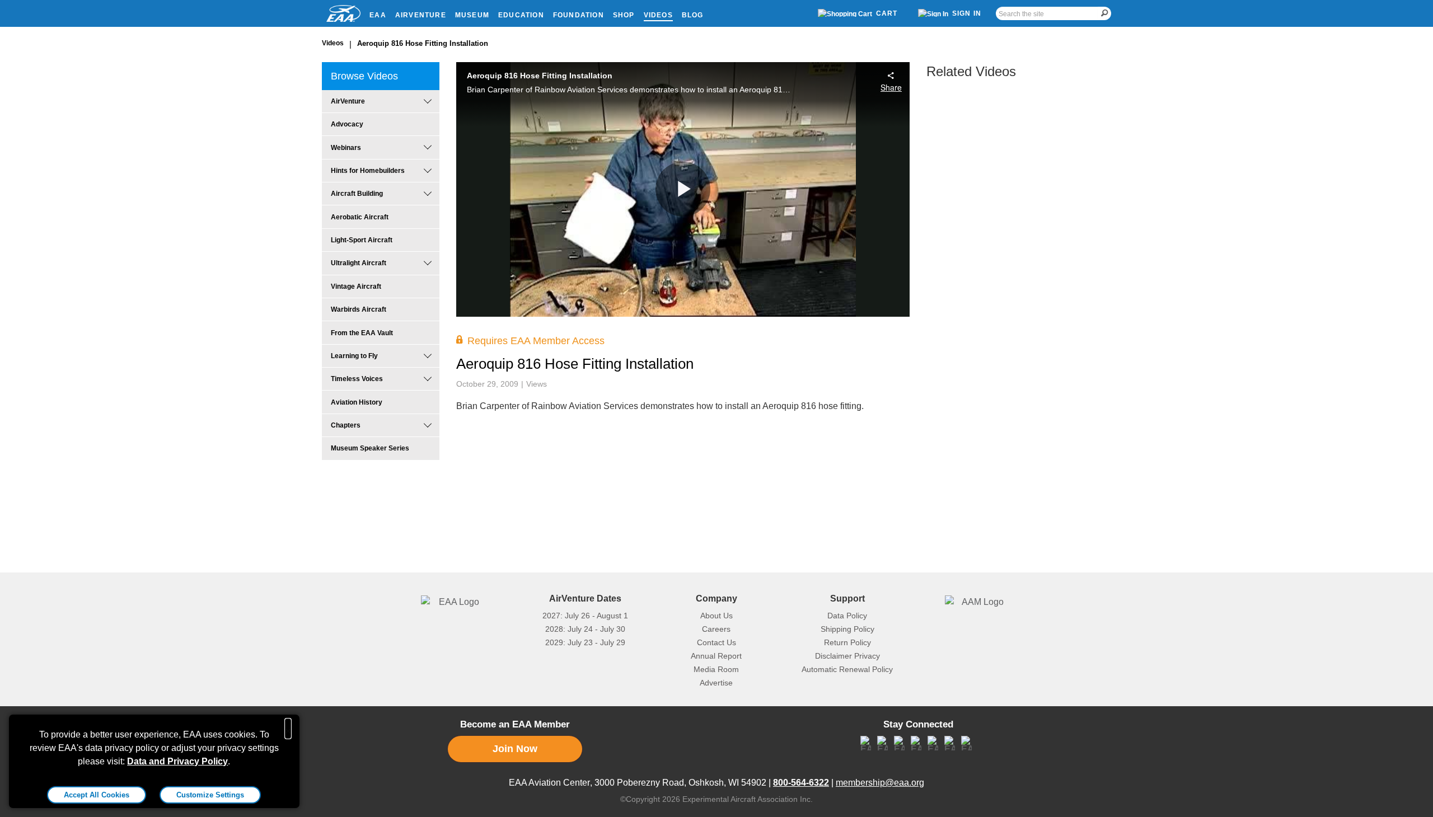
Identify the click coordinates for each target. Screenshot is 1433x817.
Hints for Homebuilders (368, 171)
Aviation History (356, 402)
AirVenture (420, 15)
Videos (658, 15)
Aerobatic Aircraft (359, 217)
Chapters (345, 425)
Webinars (346, 148)
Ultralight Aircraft (358, 263)
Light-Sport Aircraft (361, 240)
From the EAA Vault (362, 333)
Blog (693, 15)
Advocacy (347, 124)
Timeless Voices (357, 379)
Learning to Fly (354, 356)
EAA (377, 15)
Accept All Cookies (96, 795)
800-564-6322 (801, 782)
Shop (624, 15)
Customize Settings (210, 795)
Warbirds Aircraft (358, 309)
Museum (472, 15)
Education (521, 15)
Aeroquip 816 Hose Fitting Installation (422, 43)
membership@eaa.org (880, 782)
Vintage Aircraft (356, 286)
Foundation (578, 15)
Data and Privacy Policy (177, 761)
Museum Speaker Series (370, 448)
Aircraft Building (357, 194)
